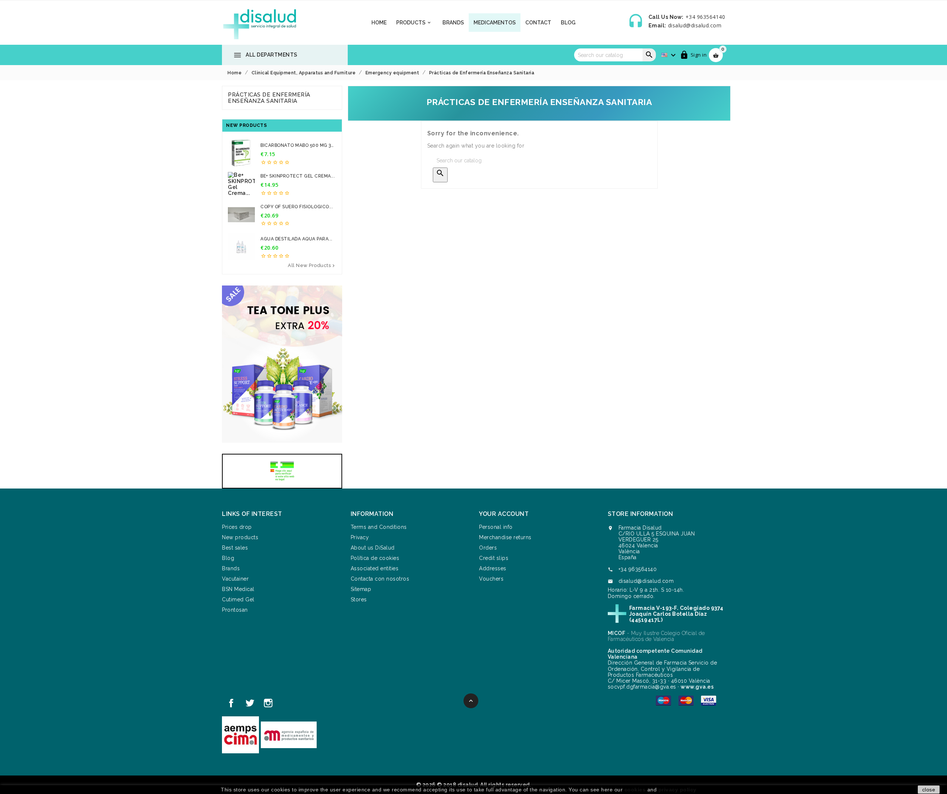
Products (414, 23)
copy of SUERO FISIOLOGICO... (296, 206)
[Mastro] (663, 700)
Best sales (235, 548)
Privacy (360, 537)
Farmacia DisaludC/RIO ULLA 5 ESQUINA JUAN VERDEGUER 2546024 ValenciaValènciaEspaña (657, 542)
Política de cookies (375, 558)
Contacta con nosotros (380, 579)
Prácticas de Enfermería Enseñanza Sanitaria (269, 97)
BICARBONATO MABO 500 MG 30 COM (297, 145)
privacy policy (677, 790)
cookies (635, 790)
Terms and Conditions (379, 527)
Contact (538, 23)
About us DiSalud (373, 548)
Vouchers (491, 579)
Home (379, 23)
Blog (568, 23)
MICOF (617, 633)
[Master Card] (686, 700)
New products (240, 537)
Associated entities (375, 568)
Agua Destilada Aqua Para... (296, 238)
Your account (504, 513)
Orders (488, 548)
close (929, 790)
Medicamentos (495, 23)
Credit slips (493, 558)
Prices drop (237, 527)
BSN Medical (238, 589)
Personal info (496, 527)
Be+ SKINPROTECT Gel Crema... (297, 176)
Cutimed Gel (238, 599)
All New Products (312, 265)
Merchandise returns (505, 537)
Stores (359, 599)
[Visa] (708, 700)
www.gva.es (697, 687)
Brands (453, 23)
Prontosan (235, 610)
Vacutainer (235, 579)
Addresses (492, 568)
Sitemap (361, 589)
